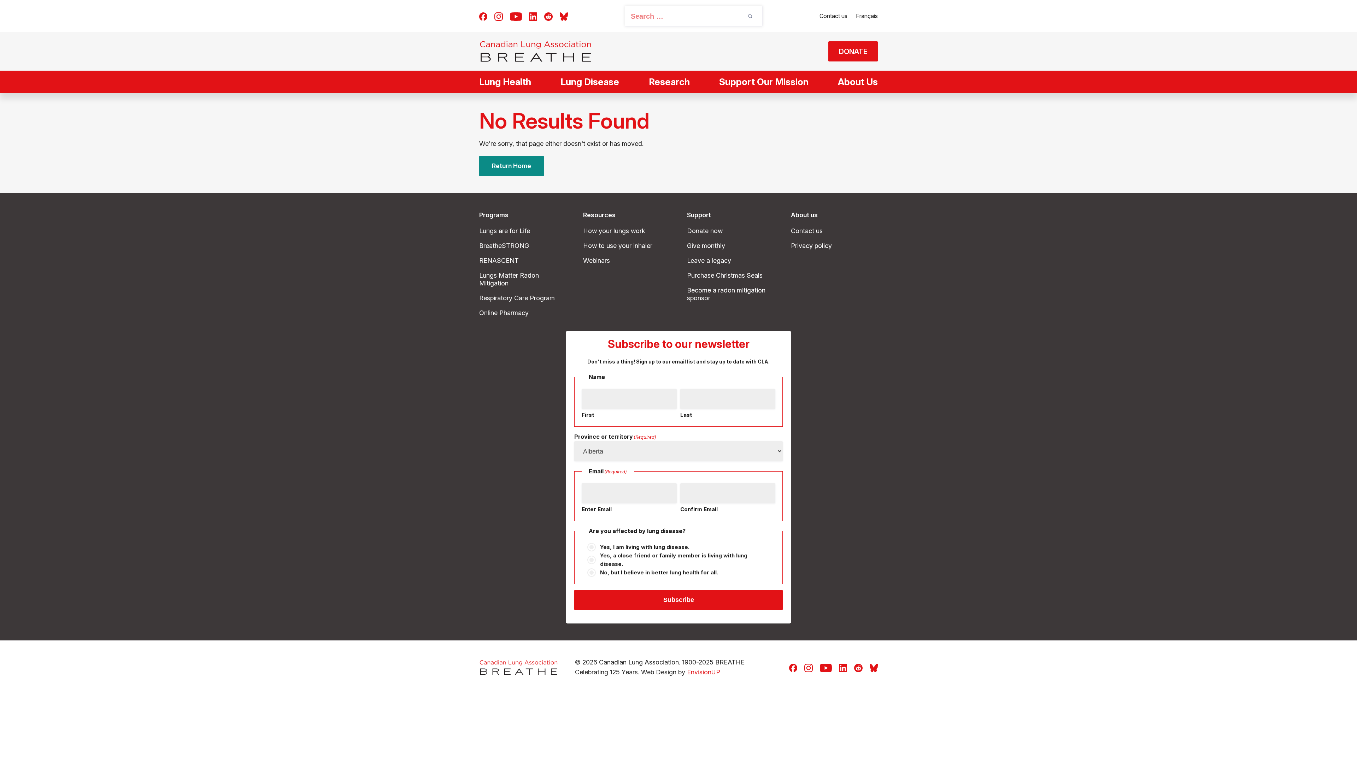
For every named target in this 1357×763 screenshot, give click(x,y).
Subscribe (678, 599)
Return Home (511, 166)
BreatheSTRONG (504, 245)
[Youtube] (516, 16)
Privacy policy (811, 245)
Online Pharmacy (504, 313)
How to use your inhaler (617, 245)
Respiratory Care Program (517, 298)
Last (686, 415)
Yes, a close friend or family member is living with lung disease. (673, 559)
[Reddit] (548, 16)
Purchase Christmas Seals (725, 275)
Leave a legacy (709, 260)
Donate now (705, 231)
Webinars (596, 260)
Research (669, 81)
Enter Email (597, 509)
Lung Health (505, 81)
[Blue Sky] (564, 16)
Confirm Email (699, 509)
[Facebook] (483, 16)
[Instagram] (498, 16)
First (588, 415)
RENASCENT (499, 260)
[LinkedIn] (533, 16)
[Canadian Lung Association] (535, 51)
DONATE (853, 51)
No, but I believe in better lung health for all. (659, 572)
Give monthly (706, 245)
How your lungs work (614, 231)
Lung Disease (589, 81)
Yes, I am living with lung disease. (644, 547)
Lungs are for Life (504, 231)
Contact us (833, 15)
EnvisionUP (703, 672)
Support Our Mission (764, 81)
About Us (858, 81)
